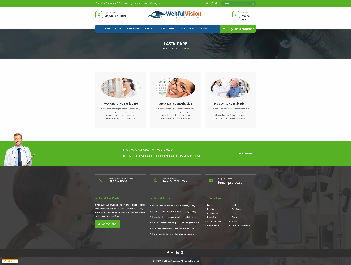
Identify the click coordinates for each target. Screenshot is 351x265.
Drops (234, 213)
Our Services (132, 29)
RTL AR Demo (10, 261)
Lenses (210, 205)
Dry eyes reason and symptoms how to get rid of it (175, 222)
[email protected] (231, 183)
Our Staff (149, 29)
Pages (118, 29)
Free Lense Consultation (230, 103)
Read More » (129, 118)
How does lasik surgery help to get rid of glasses (174, 217)
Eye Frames (212, 213)
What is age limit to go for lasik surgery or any (173, 205)
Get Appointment (244, 29)
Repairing (211, 217)
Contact (204, 29)
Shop (182, 29)
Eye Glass (211, 209)
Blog (191, 29)
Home (108, 29)
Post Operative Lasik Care (121, 103)
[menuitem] (108, 29)
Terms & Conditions (240, 225)
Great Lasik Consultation (175, 103)
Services (174, 49)
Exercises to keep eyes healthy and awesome (173, 228)
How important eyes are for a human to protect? (174, 234)
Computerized (214, 221)
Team (234, 217)
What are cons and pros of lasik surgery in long (174, 211)
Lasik (233, 205)
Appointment (166, 29)
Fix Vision (236, 209)
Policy (234, 221)
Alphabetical (213, 225)
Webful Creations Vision (169, 261)
